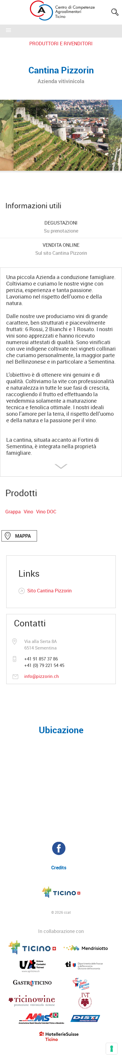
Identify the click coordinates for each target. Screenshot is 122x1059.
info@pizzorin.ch (41, 676)
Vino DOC (46, 511)
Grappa (13, 511)
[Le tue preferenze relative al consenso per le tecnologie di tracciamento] (111, 1048)
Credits (58, 867)
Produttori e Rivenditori (61, 43)
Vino (28, 511)
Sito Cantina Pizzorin (49, 590)
